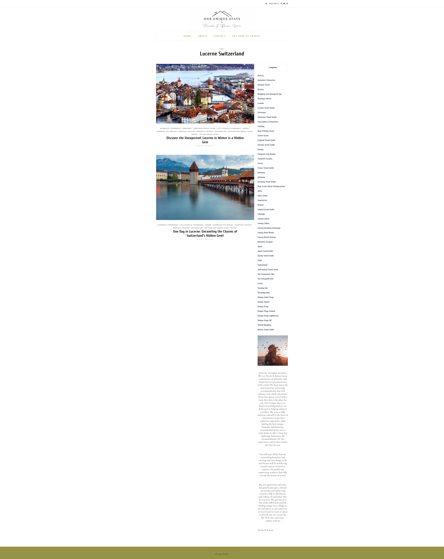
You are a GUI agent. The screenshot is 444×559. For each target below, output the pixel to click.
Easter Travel (263, 135)
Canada (261, 103)
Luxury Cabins (263, 219)
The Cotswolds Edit (266, 279)
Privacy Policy (222, 554)
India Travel (262, 195)
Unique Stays (263, 306)
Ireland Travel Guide (266, 209)
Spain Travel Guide (265, 251)
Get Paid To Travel (246, 36)
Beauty (261, 89)
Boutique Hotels (264, 98)
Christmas (187, 128)
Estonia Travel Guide (266, 145)
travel (194, 134)
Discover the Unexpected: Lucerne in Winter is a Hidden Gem (205, 140)
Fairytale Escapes (186, 131)
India (260, 191)
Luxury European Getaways (269, 228)
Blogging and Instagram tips (270, 94)
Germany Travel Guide (267, 182)
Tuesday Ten (263, 288)
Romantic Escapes (205, 131)
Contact (219, 36)
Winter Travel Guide (209, 134)
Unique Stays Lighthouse (268, 316)
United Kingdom (264, 325)
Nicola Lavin (209, 146)
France (260, 163)
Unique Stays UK (264, 320)
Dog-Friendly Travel (266, 131)
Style (260, 260)
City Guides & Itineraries (229, 128)
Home (187, 36)
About (202, 36)
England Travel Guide (266, 140)
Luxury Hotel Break (266, 232)
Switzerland (220, 131)
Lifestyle (261, 214)
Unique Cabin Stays (266, 297)
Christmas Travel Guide (204, 128)
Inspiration (262, 200)
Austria (261, 75)
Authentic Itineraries (170, 128)
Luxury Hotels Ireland (267, 237)
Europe (246, 128)
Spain (260, 246)
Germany (261, 172)
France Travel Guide (266, 168)
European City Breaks (167, 131)
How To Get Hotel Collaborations (271, 186)
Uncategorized (264, 292)
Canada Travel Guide (266, 108)
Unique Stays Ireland (266, 311)
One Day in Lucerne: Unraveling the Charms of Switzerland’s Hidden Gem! (205, 233)
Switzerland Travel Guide (240, 131)
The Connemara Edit (266, 274)
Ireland (261, 205)
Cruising (261, 126)
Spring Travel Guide (266, 256)
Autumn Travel (264, 85)
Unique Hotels (263, 302)
